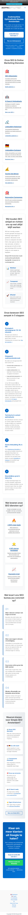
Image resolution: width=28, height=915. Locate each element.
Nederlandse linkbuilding (14, 449)
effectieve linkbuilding (14, 806)
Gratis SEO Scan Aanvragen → (14, 34)
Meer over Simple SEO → (14, 813)
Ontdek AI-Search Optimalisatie (14, 4)
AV (14, 901)
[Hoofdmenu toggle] (25, 7)
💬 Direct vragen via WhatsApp (14, 862)
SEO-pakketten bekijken (13, 868)
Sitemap (14, 905)
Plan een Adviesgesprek (14, 41)
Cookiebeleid (14, 898)
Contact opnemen (10, 869)
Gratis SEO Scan (14, 903)
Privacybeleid (14, 899)
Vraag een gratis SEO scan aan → (14, 855)
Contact (14, 906)
